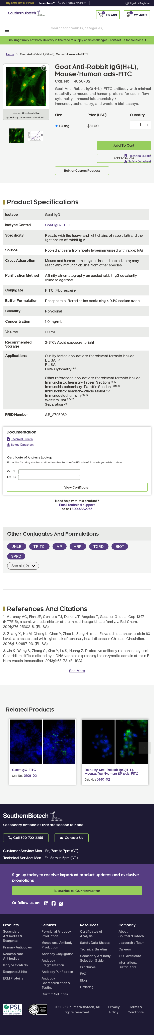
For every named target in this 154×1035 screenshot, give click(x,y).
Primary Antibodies (17, 947)
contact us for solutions (126, 40)
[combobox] (99, 28)
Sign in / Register (139, 3)
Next (145, 748)
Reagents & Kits (15, 972)
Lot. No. (12, 477)
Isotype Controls (15, 965)
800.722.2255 (82, 509)
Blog (83, 980)
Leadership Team (132, 942)
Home (10, 54)
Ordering (86, 987)
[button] (26, 837)
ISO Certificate (130, 956)
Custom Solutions (55, 994)
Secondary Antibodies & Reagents (12, 935)
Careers (125, 949)
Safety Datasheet (139, 161)
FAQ (83, 974)
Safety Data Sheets (94, 942)
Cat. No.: (17, 775)
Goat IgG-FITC (57, 225)
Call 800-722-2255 (74, 3)
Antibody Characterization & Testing (56, 982)
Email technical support (77, 505)
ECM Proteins (13, 978)
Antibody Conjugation (57, 954)
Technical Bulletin (140, 155)
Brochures (88, 967)
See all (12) (20, 565)
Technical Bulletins (93, 949)
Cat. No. (12, 471)
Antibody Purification (57, 972)
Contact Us (19, 8)
